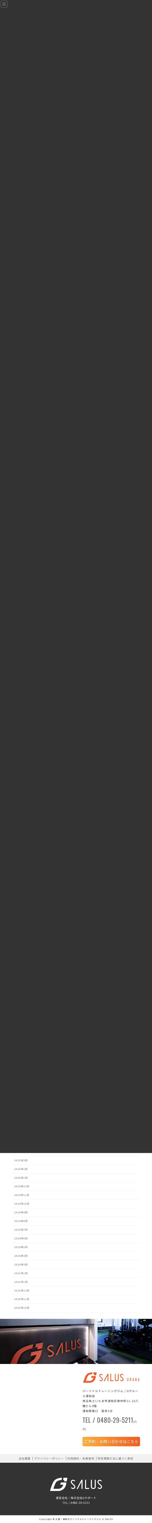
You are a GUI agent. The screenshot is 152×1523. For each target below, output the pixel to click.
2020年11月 (21, 1299)
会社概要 (25, 1458)
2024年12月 (21, 1186)
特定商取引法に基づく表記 (115, 1458)
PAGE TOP (145, 1474)
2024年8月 (21, 1221)
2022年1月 (21, 1273)
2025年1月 (21, 1177)
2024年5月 (21, 1247)
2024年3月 (21, 1264)
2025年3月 (21, 1160)
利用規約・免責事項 (80, 1458)
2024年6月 (21, 1238)
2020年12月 (21, 1290)
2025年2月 (21, 1169)
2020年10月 (21, 1308)
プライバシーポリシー (49, 1458)
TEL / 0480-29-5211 (109, 1424)
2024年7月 (21, 1229)
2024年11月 (21, 1195)
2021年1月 (21, 1282)
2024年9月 (21, 1212)
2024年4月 (21, 1255)
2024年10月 (21, 1203)
